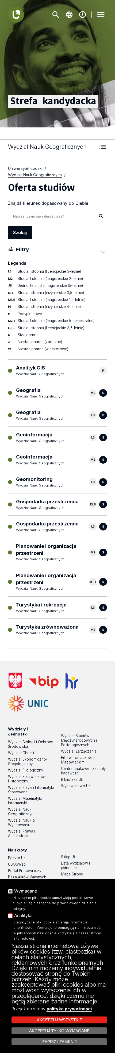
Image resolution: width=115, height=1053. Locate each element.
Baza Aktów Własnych (27, 877)
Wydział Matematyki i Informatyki (26, 800)
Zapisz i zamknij (59, 1042)
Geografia (28, 390)
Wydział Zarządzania (79, 751)
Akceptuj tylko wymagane (59, 1031)
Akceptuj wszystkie (59, 1020)
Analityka (23, 915)
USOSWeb (17, 864)
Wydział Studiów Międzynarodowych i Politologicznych (79, 740)
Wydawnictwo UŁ (76, 786)
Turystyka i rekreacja (41, 605)
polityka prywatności (69, 1008)
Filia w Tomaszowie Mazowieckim (78, 759)
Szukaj (56, 14)
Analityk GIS (30, 368)
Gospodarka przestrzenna (47, 502)
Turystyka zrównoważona (47, 627)
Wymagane (25, 891)
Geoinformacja (34, 435)
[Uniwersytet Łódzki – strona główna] (16, 15)
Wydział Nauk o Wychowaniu (21, 822)
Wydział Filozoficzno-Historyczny (27, 778)
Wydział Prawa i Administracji (21, 833)
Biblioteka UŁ (72, 779)
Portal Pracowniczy (24, 871)
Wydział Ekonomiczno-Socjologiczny (28, 761)
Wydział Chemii (21, 753)
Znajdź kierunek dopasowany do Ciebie (48, 203)
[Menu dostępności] (82, 14)
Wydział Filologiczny (25, 770)
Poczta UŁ (17, 858)
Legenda (17, 263)
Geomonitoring (34, 479)
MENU (100, 14)
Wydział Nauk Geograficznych (22, 811)
